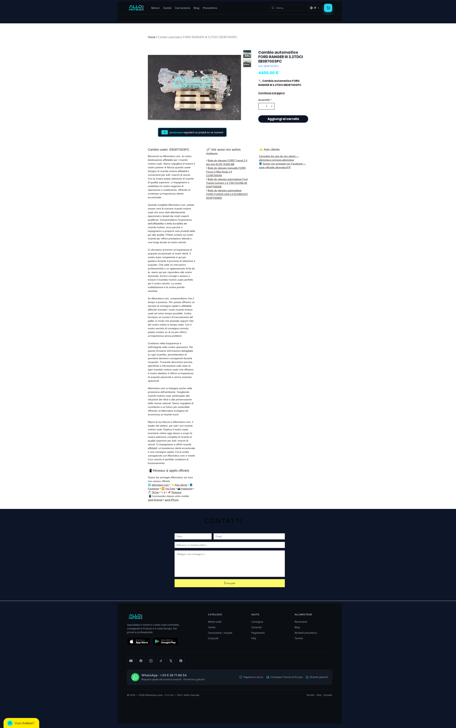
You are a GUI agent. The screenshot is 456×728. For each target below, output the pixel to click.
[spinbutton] (266, 106)
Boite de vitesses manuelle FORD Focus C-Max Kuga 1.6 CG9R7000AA (226, 171)
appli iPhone (172, 499)
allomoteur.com (160, 484)
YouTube (170, 488)
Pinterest (176, 492)
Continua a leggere (271, 93)
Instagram (187, 488)
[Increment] (272, 106)
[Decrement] (261, 106)
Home (152, 37)
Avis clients (181, 484)
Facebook (153, 488)
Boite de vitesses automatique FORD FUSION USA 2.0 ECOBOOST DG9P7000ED (227, 194)
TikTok (155, 492)
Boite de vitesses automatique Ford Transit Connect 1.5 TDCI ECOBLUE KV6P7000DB (227, 183)
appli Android (155, 499)
